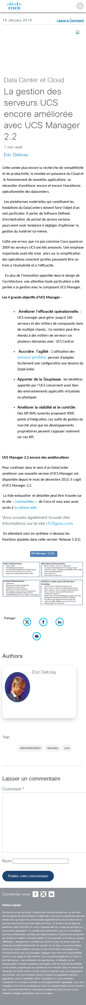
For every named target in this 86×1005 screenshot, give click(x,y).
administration (30, 748)
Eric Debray (16, 155)
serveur (52, 748)
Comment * (13, 789)
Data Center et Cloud (34, 80)
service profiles (31, 357)
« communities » (25, 502)
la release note (25, 508)
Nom (7, 861)
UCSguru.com (59, 524)
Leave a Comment (70, 20)
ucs (67, 748)
